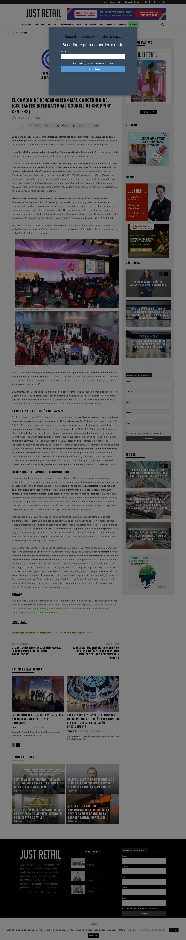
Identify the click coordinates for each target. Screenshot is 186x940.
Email (63, 51)
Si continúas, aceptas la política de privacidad (94, 63)
